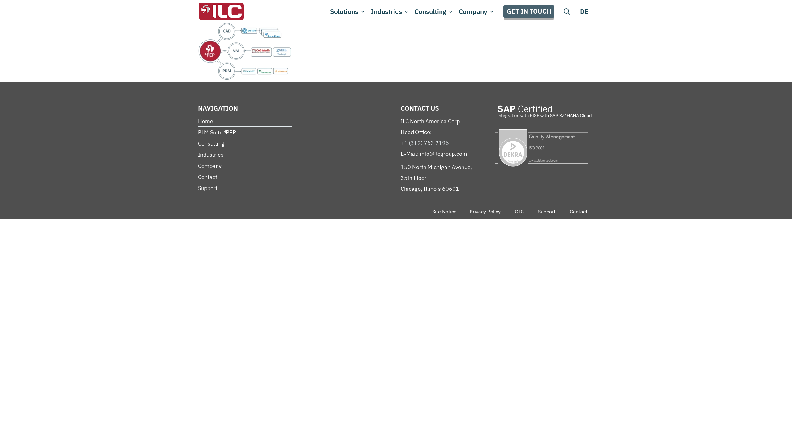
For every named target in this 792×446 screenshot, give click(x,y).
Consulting (430, 11)
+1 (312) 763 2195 (425, 142)
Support (207, 188)
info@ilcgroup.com (443, 153)
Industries (386, 11)
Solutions (344, 11)
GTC (519, 211)
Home (205, 121)
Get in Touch (529, 11)
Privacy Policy (485, 211)
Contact (207, 177)
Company (473, 11)
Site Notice (444, 211)
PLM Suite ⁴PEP (217, 132)
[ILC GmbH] (221, 11)
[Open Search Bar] (567, 11)
